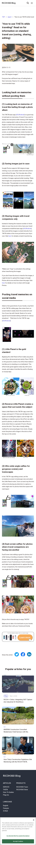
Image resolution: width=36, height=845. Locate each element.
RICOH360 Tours (22, 787)
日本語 (5, 811)
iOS (17, 114)
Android (21, 114)
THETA (5, 790)
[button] (32, 3)
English (5, 805)
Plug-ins (6, 795)
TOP (3, 17)
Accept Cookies (18, 841)
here (9, 236)
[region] (18, 831)
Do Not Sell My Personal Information (18, 836)
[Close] (33, 820)
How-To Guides (8, 792)
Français (6, 808)
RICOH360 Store (22, 790)
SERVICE (6, 787)
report (10, 17)
